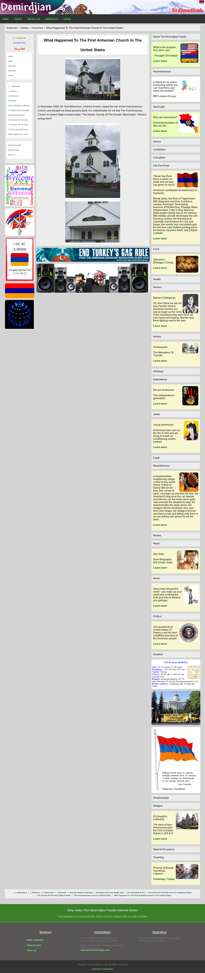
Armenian (51, 19)
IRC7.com (159, 96)
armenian (11, 28)
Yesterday (159, 879)
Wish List (11, 155)
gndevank (12, 101)
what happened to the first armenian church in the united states (84, 28)
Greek (67, 19)
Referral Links (13, 150)
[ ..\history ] (12, 91)
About (18, 19)
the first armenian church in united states (25, 129)
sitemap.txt (96, 969)
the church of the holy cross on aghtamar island (28, 120)
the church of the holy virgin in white (23, 125)
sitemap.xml (108, 969)
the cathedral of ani (16, 115)
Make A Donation (14, 145)
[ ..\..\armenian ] (14, 86)
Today (171, 879)
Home (6, 19)
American (33, 19)
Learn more (160, 61)
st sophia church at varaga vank (21, 110)
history (25, 28)
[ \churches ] (13, 96)
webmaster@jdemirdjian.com (95, 950)
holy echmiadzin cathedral (18, 105)
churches (37, 28)
